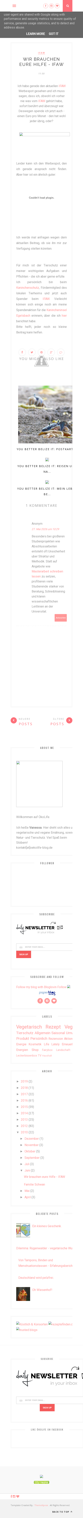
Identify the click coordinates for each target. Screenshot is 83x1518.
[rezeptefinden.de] (61, 1324)
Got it (53, 34)
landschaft (63, 1050)
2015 (24, 1107)
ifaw (41, 52)
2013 (24, 1119)
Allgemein (42, 1033)
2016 (24, 1100)
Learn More (35, 34)
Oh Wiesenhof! (42, 1290)
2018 (24, 1088)
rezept (53, 1027)
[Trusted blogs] (26, 1330)
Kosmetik (35, 1044)
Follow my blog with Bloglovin (36, 987)
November (32, 1145)
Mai (27, 1191)
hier (64, 315)
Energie (21, 1044)
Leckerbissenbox (26, 1055)
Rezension (55, 1039)
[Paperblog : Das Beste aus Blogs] (47, 995)
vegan (71, 1027)
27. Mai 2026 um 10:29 (45, 529)
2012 (24, 1126)
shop (35, 1050)
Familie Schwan (34, 1184)
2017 (24, 1094)
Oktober (30, 1151)
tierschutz (24, 1033)
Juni (27, 1170)
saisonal (58, 1033)
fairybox (47, 1050)
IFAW (62, 86)
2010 (24, 1132)
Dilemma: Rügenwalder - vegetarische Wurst (46, 1248)
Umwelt (72, 1033)
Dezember (32, 1138)
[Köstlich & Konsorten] (32, 1324)
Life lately (52, 1044)
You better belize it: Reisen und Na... (47, 468)
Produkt (22, 1038)
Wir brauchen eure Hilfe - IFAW (44, 1177)
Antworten (61, 618)
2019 (24, 1081)
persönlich (38, 1038)
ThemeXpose (41, 1505)
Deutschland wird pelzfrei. (36, 1278)
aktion (68, 1039)
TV (39, 1055)
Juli (27, 1164)
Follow (61, 987)
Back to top (61, 1511)
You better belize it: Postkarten (47, 449)
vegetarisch (29, 1027)
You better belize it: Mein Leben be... (47, 491)
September (32, 1158)
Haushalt (47, 1055)
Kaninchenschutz (27, 288)
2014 (24, 1113)
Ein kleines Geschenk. (47, 1226)
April (28, 1197)
